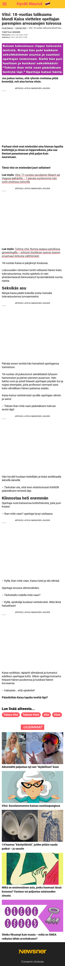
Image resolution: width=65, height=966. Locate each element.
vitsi (46, 714)
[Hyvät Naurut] (32, 4)
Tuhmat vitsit (20, 28)
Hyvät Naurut (7, 28)
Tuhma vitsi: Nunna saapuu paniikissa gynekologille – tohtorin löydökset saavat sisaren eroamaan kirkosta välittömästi (31, 252)
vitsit (57, 714)
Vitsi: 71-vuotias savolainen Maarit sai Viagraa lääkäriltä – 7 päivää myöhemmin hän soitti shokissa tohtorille (31, 178)
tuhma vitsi (10, 714)
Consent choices (32, 961)
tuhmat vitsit (31, 714)
